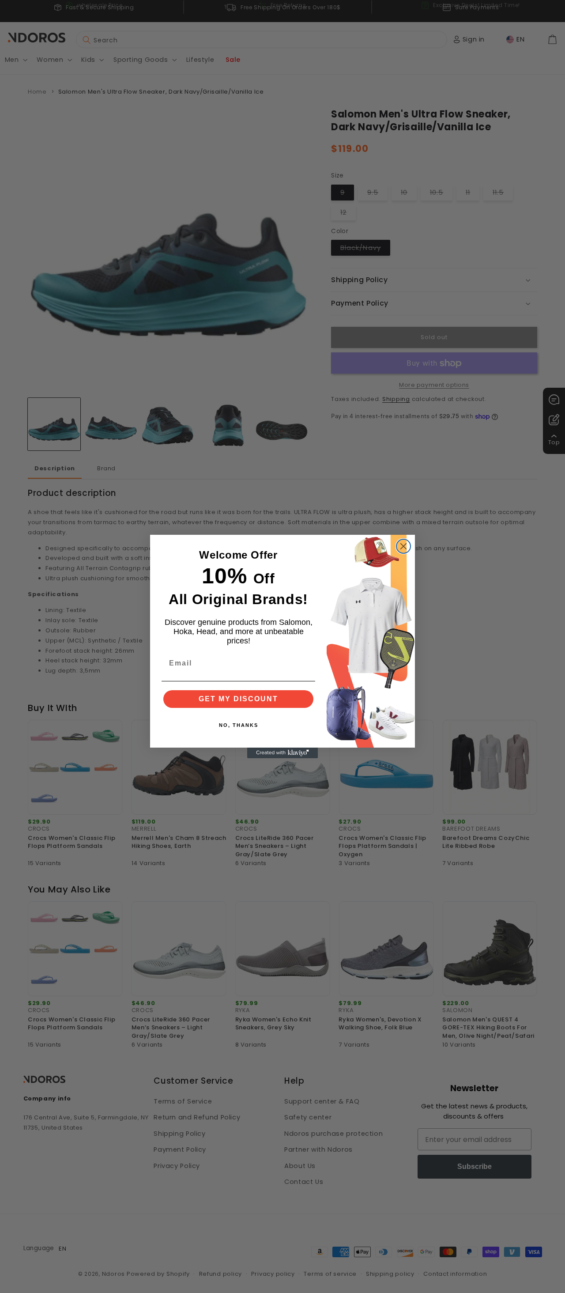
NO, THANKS (238, 725)
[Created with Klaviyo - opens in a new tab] (282, 753)
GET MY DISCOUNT (238, 699)
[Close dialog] (403, 546)
